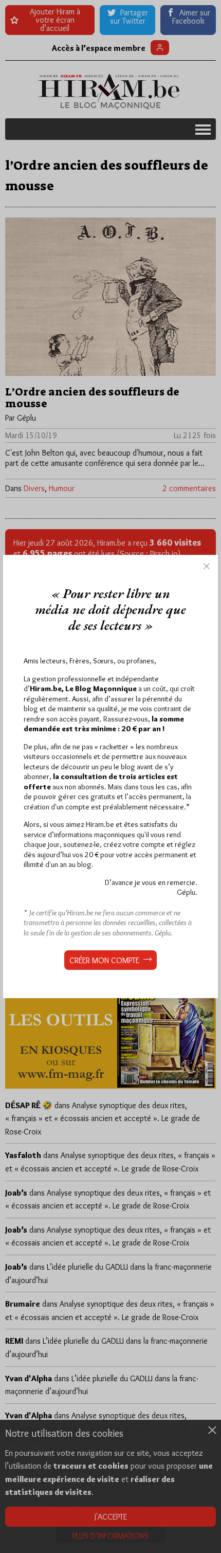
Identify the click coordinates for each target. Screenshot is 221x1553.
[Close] (206, 566)
